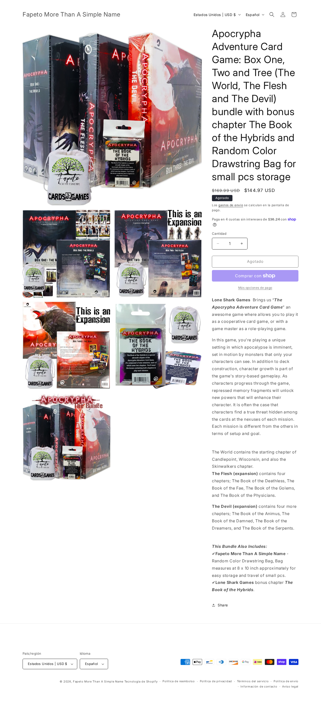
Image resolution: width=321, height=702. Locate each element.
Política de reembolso (179, 681)
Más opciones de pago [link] (255, 288)
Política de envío (286, 681)
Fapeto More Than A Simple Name (98, 681)
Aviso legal (290, 686)
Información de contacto (258, 686)
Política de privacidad (216, 681)
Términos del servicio (253, 681)
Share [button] (223, 605)
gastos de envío (230, 205)
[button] (271, 14)
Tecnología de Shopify (141, 681)
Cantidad (219, 233)
